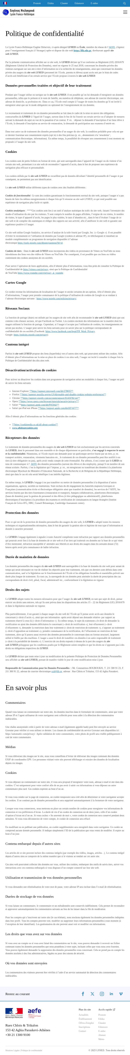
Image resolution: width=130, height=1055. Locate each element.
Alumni (102, 1035)
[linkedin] (111, 994)
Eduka (51, 3)
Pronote (37, 3)
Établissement (85, 1019)
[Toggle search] (124, 3)
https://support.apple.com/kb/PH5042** (40, 405)
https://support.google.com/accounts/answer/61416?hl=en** (51, 398)
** (30, 391)
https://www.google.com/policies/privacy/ (56, 298)
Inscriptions (84, 1027)
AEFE (112, 47)
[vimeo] (121, 994)
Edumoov (79, 3)
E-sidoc (94, 3)
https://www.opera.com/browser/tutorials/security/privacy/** (50, 401)
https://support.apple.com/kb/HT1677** (59, 408)
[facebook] (83, 994)
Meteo (101, 1039)
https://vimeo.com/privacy (35, 269)
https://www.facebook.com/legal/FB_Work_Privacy (70, 331)
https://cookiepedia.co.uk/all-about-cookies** (36, 424)
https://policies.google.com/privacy (30, 334)
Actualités (83, 1015)
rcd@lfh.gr (56, 671)
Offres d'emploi (86, 1023)
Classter (64, 3)
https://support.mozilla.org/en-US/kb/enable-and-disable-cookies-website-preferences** (64, 394)
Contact (82, 1031)
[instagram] (102, 994)
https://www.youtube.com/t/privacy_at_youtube (40, 273)
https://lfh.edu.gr (82, 50)
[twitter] (92, 994)
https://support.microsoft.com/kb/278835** (52, 391)
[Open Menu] (125, 12)
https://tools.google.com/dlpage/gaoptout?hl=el (40, 243)
